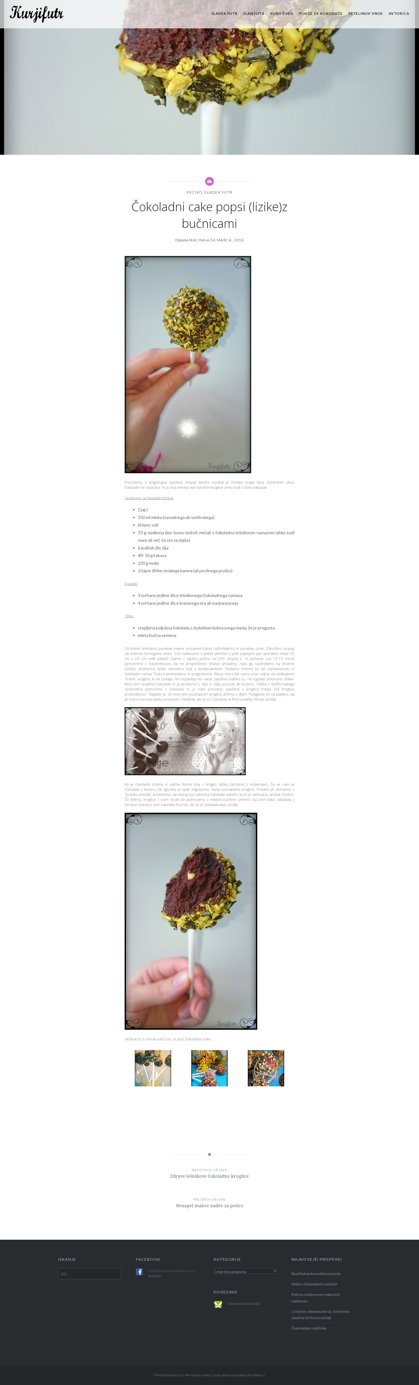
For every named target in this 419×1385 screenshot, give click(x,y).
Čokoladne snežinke (308, 1328)
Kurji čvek (281, 13)
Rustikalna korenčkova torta (315, 1273)
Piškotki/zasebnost (168, 1375)
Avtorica (399, 13)
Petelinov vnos (365, 13)
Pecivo (194, 192)
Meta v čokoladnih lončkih (314, 1284)
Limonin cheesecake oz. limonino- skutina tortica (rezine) (320, 1314)
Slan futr (253, 13)
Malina (197, 240)
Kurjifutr (154, 1275)
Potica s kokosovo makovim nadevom (315, 1297)
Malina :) (258, 1375)
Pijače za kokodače (321, 13)
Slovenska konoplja (243, 1303)
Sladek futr (224, 13)
